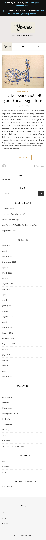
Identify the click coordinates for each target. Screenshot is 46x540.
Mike (9, 166)
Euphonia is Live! (9, 230)
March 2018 (7, 327)
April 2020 (6, 294)
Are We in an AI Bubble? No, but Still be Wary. (20, 225)
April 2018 (6, 322)
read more (23, 157)
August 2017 (7, 349)
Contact (5, 466)
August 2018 (7, 316)
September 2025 (9, 262)
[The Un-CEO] (23, 27)
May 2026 (6, 245)
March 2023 (7, 273)
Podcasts (6, 419)
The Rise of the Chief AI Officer (15, 214)
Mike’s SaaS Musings (10, 219)
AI (3, 391)
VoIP (4, 435)
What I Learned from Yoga (13, 446)
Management (7, 408)
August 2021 (7, 278)
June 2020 (6, 289)
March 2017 (7, 376)
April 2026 (6, 251)
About (4, 461)
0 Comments (39, 166)
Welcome (6, 440)
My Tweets (7, 486)
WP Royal (28, 536)
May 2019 (6, 311)
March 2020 (7, 300)
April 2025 (6, 267)
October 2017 (8, 338)
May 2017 (6, 365)
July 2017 (6, 354)
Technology (23, 92)
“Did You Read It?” (9, 208)
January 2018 (7, 333)
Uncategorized (8, 430)
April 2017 (6, 371)
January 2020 (7, 305)
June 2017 (6, 360)
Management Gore (10, 413)
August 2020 (7, 284)
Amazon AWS (7, 397)
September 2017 (9, 344)
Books (4, 472)
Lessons (5, 402)
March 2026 (7, 256)
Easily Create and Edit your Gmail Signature (23, 98)
